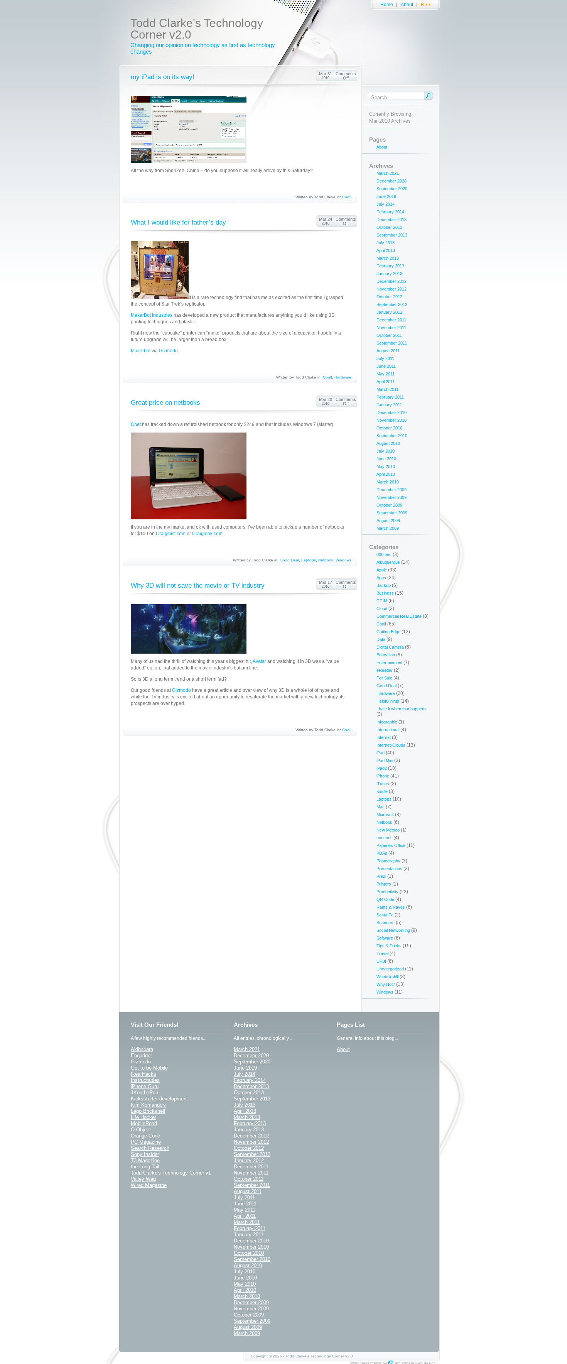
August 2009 (388, 520)
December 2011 (391, 320)
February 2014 (390, 212)
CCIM (381, 600)
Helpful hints (387, 701)
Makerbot (140, 350)
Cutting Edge (388, 631)
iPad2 (381, 768)
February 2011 (390, 397)
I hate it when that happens (401, 709)
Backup (383, 585)
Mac (380, 807)
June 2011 (386, 366)
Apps (381, 577)
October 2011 (389, 335)
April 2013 (385, 250)
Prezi (381, 876)
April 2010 (385, 474)
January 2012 (389, 312)
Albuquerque (388, 562)
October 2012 (389, 296)
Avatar (259, 661)
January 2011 (389, 404)
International (387, 729)
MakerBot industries (151, 315)
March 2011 (387, 389)
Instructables (145, 1080)
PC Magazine (146, 1142)
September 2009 (391, 512)
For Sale (384, 678)
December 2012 (391, 281)
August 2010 (388, 443)
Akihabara (142, 1049)
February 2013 (390, 266)
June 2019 (386, 196)
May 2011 (385, 374)
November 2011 (391, 327)
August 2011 (388, 350)
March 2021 (387, 173)
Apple (381, 570)
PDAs (381, 853)
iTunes (382, 783)
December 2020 (391, 181)
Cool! (346, 197)
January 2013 (389, 273)
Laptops (308, 560)
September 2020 (391, 188)
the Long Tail (145, 1167)
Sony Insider (145, 1154)
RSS (425, 4)
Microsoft (385, 814)
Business (385, 593)
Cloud (381, 608)
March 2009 (387, 528)
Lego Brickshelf (148, 1111)
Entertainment (389, 662)
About (407, 4)
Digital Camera (390, 647)
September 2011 (391, 343)
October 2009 (389, 505)
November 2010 (391, 420)
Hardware (342, 377)
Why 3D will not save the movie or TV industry (198, 585)
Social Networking (393, 930)
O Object (141, 1129)
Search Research (150, 1148)
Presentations (389, 868)
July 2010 (385, 451)
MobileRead (144, 1123)
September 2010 (391, 435)
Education (385, 654)
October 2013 (389, 227)
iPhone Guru (145, 1086)
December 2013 (391, 219)
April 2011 (385, 381)
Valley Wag (143, 1179)
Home (386, 4)
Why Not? (385, 984)
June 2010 (386, 458)
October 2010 (389, 428)
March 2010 (387, 482)
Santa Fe (384, 915)
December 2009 (391, 489)
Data (380, 639)
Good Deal (289, 560)
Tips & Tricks (389, 945)
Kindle (382, 791)
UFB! (381, 961)
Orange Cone (145, 1136)
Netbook (325, 560)
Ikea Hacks (143, 1074)
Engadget (141, 1055)
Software (384, 938)
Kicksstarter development (159, 1099)
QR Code (385, 899)
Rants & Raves (390, 907)
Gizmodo (168, 350)
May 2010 (385, 466)
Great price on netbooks (165, 402)
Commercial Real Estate (399, 616)
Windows (343, 560)
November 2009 (391, 497)
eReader (384, 670)
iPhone (382, 776)
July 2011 (385, 358)
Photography (388, 861)
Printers (383, 884)
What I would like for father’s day (178, 222)
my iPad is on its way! (162, 77)
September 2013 (391, 235)
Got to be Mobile (149, 1068)
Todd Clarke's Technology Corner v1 (171, 1173)
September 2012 (391, 304)
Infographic (386, 722)
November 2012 (391, 289)
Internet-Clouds (390, 745)
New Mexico (388, 830)
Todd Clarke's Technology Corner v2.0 (196, 29)
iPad (380, 752)
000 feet (384, 554)
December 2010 (391, 412)
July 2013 (385, 242)
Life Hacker (143, 1117)
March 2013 (387, 258)
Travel (382, 953)
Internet (383, 737)
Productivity (387, 891)
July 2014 (385, 204)
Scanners (385, 922)
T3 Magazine (145, 1160)
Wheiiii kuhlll (387, 976)
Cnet (136, 424)
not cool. (384, 837)
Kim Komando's (148, 1105)
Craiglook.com (207, 533)
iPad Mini (384, 760)
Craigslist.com (171, 533)
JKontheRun (144, 1092)
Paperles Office (390, 845)
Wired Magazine (149, 1185)
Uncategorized (390, 969)
